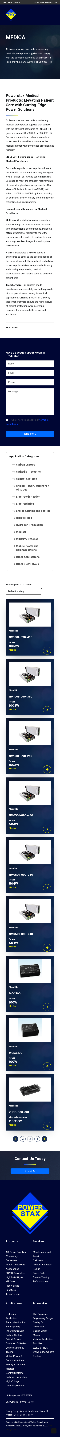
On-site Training (41, 1277)
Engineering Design (43, 1318)
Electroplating (25, 503)
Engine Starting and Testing (33, 510)
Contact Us (30, 1171)
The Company (40, 1314)
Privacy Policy (12, 1411)
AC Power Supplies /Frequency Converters (16, 1256)
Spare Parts (39, 1273)
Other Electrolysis (27, 564)
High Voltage (24, 517)
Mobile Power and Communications (27, 548)
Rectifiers (11, 1289)
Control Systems (26, 478)
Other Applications (28, 556)
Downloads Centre (43, 1351)
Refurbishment (40, 1281)
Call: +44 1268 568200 (11, 2)
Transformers (13, 1294)
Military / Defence (27, 539)
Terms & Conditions (29, 1411)
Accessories (12, 1269)
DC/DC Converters (15, 1273)
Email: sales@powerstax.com (46, 2)
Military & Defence (15, 1364)
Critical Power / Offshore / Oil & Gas (32, 487)
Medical (21, 531)
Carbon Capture (25, 464)
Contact (37, 1356)
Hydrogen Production (29, 524)
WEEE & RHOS (40, 1347)
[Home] (30, 1213)
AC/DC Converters (15, 1264)
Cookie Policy (26, 1415)
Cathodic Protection (28, 471)
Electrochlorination (28, 496)
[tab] (30, 327)
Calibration (38, 1260)
